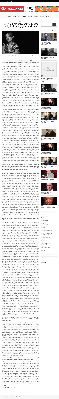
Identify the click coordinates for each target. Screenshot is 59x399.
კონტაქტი (11, 1)
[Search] (54, 24)
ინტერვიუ (42, 16)
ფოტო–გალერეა (44, 248)
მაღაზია (47, 16)
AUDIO (42, 214)
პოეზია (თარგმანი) (44, 237)
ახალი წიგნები (44, 220)
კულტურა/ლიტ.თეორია (45, 230)
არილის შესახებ (5, 1)
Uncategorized (43, 216)
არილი (29, 7)
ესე (19, 16)
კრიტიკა (30, 16)
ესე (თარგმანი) (44, 224)
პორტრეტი (43, 240)
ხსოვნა (42, 250)
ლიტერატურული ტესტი (45, 234)
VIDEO (42, 217)
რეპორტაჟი (43, 244)
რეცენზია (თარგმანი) (45, 247)
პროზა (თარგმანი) (44, 243)
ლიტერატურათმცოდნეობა (46, 233)
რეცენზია (36, 16)
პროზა (9, 16)
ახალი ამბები (18, 21)
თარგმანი (24, 16)
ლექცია (42, 231)
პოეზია (14, 16)
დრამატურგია (43, 221)
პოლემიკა (43, 238)
